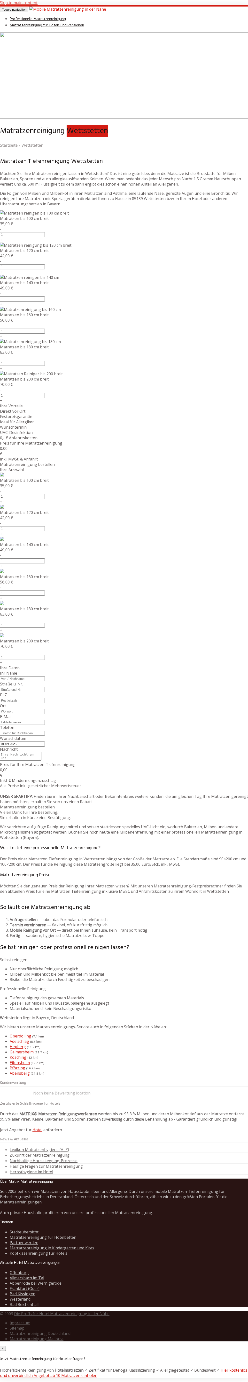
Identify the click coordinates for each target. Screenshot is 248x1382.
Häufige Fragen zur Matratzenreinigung (46, 1166)
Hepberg (18, 1046)
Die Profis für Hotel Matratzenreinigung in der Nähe (61, 1313)
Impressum (20, 1322)
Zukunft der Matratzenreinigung (40, 1155)
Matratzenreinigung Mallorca (36, 1338)
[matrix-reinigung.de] (67, 9)
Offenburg (19, 1272)
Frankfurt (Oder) (24, 1288)
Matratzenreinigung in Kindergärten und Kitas (52, 1248)
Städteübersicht (24, 1232)
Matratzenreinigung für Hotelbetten (43, 1237)
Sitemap (17, 1328)
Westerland (20, 1299)
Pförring (17, 1068)
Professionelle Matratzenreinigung (38, 19)
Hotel (37, 1129)
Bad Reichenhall (24, 1304)
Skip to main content (19, 2)
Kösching (18, 1057)
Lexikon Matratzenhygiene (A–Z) (39, 1149)
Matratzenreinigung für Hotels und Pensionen (47, 25)
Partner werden (24, 1242)
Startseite (9, 145)
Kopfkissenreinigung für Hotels (38, 1253)
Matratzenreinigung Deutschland (40, 1333)
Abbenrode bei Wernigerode (36, 1283)
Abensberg (20, 1073)
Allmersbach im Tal (27, 1278)
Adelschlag (19, 1041)
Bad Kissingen (22, 1293)
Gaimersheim (22, 1052)
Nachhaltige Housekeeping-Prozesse (44, 1160)
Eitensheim (20, 1062)
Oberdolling (20, 1036)
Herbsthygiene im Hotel (31, 1171)
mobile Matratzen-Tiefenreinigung (186, 1191)
